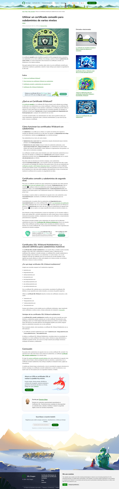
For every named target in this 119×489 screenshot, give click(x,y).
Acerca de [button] (63, 3)
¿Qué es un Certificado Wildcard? (32, 78)
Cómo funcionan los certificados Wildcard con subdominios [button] (38, 81)
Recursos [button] (57, 3)
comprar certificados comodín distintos (38, 358)
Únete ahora (55, 424)
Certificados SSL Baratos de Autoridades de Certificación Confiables (48, 476)
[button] (69, 3)
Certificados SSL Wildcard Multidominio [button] (33, 87)
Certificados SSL (36, 3)
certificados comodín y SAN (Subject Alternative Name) (36, 166)
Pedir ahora (29, 390)
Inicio (23, 11)
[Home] (26, 3)
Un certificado (28, 104)
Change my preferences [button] (74, 484)
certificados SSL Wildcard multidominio (47, 222)
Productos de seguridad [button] (47, 3)
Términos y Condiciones (48, 487)
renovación (62, 310)
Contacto (43, 482)
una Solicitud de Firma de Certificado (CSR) (33, 185)
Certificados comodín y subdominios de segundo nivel (37, 84)
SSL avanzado (31, 11)
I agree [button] (64, 484)
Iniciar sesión (92, 3)
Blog (26, 11)
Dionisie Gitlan (43, 26)
